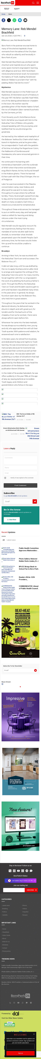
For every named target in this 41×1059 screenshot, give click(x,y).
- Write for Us (6, 941)
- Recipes (24, 915)
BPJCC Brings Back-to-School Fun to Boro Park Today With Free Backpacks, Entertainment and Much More (19, 977)
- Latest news (6, 905)
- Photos (24, 905)
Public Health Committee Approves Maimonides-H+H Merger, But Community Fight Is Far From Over (19, 966)
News (10, 14)
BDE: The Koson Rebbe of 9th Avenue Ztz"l (25, 415)
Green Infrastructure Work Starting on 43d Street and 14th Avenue (13, 429)
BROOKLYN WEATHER (19, 9)
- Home (4, 929)
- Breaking (5, 908)
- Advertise (5, 945)
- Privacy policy (6, 951)
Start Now (12, 519)
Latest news (11, 540)
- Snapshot (25, 912)
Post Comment (20, 485)
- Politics (4, 912)
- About (4, 938)
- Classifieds (5, 932)
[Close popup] (34, 1034)
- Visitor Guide (6, 935)
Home (3, 14)
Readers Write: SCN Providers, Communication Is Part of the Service (20, 983)
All (4, 540)
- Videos (24, 908)
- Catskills (4, 915)
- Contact (4, 948)
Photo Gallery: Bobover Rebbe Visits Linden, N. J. (18, 971)
